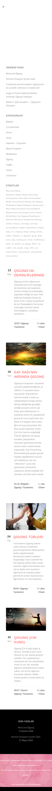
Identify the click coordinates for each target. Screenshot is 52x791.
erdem (8, 236)
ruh (39, 244)
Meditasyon (11, 154)
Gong (8, 138)
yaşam (20, 248)
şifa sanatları (12, 256)
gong (34, 236)
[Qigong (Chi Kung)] (26, 619)
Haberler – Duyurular (16, 143)
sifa (14, 248)
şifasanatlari (24, 252)
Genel (9, 132)
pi (13, 244)
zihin (32, 248)
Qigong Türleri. (28, 537)
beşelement (31, 228)
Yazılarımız (11, 175)
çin (36, 248)
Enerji (39, 232)
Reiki (34, 244)
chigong (18, 232)
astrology (25, 224)
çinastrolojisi (11, 252)
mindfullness (39, 240)
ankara (9, 224)
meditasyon (21, 240)
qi (23, 244)
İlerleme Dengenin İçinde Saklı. (21, 79)
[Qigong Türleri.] (26, 516)
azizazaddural (12, 228)
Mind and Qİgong (14, 73)
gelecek (27, 236)
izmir (8, 240)
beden (22, 228)
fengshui (16, 236)
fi (22, 236)
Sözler (9, 170)
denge (26, 232)
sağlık (8, 248)
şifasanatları (36, 252)
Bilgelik (9, 122)
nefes (8, 244)
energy (33, 232)
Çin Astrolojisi (12, 127)
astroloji (34, 224)
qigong (28, 244)
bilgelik (41, 228)
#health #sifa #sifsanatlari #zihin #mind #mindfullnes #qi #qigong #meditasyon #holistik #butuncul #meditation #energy (24, 216)
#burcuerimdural (13, 191)
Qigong (9, 159)
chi (12, 232)
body (8, 232)
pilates (18, 244)
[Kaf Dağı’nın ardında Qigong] (26, 354)
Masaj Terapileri (13, 148)
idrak (39, 236)
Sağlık (9, 165)
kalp (13, 240)
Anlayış (16, 224)
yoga (26, 248)
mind (30, 240)
